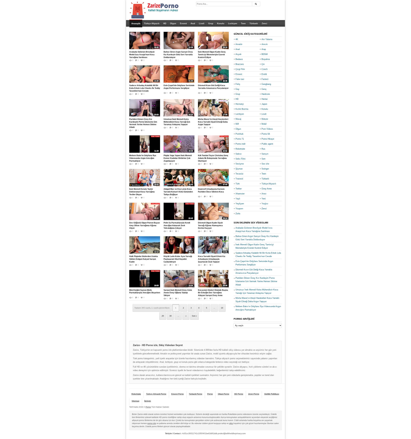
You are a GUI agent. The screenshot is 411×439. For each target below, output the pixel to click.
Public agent (267, 144)
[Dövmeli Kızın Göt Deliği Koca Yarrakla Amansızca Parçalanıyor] (213, 74)
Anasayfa (135, 23)
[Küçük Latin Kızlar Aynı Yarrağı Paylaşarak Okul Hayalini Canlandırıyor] (179, 245)
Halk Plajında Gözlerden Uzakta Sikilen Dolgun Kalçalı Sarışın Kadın (143, 259)
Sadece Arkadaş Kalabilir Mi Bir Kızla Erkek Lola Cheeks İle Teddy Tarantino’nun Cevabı (144, 88)
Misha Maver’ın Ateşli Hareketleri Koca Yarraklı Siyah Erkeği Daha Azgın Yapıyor (213, 122)
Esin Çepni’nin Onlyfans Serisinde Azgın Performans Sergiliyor (179, 86)
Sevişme (240, 164)
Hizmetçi (240, 104)
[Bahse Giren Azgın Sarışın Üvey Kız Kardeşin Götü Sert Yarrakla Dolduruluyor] (179, 40)
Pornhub (239, 134)
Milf (237, 124)
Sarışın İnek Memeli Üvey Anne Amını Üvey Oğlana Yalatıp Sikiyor (178, 293)
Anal (193, 23)
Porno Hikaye (268, 139)
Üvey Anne (267, 188)
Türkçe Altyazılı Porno (156, 394)
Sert (263, 159)
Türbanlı (253, 23)
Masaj (238, 119)
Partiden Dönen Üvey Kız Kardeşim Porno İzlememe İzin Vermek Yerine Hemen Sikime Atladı (143, 123)
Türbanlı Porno (195, 394)
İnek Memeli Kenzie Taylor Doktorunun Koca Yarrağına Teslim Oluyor (142, 192)
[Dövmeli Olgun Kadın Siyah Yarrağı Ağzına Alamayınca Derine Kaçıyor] (213, 211)
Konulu (220, 23)
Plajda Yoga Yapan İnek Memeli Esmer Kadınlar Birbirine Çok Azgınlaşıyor (178, 158)
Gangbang (266, 84)
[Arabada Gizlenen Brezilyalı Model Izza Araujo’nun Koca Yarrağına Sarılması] (144, 40)
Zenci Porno (253, 394)
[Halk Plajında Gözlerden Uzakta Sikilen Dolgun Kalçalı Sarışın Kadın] (144, 245)
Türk (238, 183)
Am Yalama (267, 39)
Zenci (264, 23)
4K (237, 39)
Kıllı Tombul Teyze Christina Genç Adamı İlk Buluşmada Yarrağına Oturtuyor (213, 158)
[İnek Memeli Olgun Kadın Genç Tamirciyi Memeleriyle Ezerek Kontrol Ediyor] (213, 40)
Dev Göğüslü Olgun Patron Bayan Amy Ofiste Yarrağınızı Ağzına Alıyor (144, 225)
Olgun (173, 23)
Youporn (239, 208)
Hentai (264, 99)
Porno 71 (240, 139)
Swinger (265, 169)
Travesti (239, 178)
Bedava (239, 59)
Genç (264, 89)
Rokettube (240, 149)
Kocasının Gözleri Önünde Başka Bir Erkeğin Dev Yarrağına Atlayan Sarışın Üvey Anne (213, 293)
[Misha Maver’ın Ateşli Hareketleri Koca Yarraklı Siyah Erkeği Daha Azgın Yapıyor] (213, 108)
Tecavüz (239, 174)
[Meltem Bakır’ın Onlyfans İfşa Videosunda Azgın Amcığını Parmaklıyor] (144, 144)
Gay (237, 89)
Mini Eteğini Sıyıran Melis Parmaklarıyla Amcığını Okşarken (144, 291)
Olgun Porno (223, 394)
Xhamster (240, 193)
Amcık (265, 44)
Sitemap (135, 401)
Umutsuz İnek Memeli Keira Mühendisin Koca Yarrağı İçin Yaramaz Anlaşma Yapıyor (177, 122)
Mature (265, 119)
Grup (210, 23)
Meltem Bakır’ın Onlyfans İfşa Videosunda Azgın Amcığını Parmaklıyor (142, 158)
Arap (264, 49)
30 (170, 316)
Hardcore (266, 94)
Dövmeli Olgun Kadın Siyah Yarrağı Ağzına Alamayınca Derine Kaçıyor (210, 225)
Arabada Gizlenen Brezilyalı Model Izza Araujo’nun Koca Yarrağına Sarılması (141, 54)
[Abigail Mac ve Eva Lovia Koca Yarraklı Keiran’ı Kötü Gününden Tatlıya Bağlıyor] (179, 177)
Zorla (238, 213)
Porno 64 (266, 134)
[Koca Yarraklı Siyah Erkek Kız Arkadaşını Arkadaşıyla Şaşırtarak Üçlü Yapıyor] (213, 245)
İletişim (147, 401)
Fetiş (238, 84)
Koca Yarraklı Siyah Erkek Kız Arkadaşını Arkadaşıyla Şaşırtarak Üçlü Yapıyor (211, 259)
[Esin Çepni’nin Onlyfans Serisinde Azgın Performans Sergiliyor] (179, 74)
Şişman (239, 169)
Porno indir (240, 144)
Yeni (264, 198)
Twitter (239, 188)
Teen (243, 23)
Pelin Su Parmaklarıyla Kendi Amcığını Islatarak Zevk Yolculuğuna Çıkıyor (177, 225)
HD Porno (238, 394)
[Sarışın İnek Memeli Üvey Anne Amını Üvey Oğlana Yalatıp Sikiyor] (179, 278)
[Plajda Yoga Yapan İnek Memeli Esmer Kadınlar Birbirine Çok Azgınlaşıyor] (179, 144)
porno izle (151, 423)
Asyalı (238, 54)
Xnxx (264, 193)
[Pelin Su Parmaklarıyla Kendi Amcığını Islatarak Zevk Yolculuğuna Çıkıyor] (179, 211)
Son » (194, 316)
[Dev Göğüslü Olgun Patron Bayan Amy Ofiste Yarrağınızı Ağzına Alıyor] (144, 211)
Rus (263, 149)
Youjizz (265, 203)
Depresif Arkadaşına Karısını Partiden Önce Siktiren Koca (211, 190)
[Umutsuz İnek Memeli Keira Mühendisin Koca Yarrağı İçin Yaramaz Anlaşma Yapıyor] (179, 108)
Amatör (239, 44)
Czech (264, 69)
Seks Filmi (240, 159)
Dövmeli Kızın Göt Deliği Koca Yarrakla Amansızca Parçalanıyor (213, 86)
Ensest (183, 23)
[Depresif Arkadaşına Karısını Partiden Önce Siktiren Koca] (213, 177)
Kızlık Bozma (242, 109)
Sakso (238, 154)
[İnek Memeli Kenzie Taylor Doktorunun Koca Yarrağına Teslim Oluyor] (144, 177)
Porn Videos (267, 129)
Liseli (201, 23)
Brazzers (240, 64)
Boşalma (266, 59)
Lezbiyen (232, 23)
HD (164, 23)
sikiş (231, 423)
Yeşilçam (240, 203)
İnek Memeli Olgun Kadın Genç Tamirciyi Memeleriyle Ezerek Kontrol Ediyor (212, 54)
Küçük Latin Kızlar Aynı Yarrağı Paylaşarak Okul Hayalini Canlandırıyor (178, 259)
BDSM (265, 54)
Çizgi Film (240, 69)
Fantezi (265, 79)
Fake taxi (240, 79)
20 (163, 316)
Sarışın (265, 154)
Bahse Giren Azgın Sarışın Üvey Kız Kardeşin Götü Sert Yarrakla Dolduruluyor (178, 54)
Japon (264, 104)
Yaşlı (238, 198)
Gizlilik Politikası (271, 394)
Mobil (264, 124)
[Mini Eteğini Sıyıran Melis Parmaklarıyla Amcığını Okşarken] (144, 278)
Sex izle (265, 164)
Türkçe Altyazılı (151, 23)
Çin (263, 64)
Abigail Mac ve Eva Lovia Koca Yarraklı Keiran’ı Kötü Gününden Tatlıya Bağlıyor (178, 192)
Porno (210, 394)
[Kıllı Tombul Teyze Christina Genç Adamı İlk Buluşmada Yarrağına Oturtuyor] (213, 144)
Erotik (264, 74)
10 (222, 308)
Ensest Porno (177, 394)
